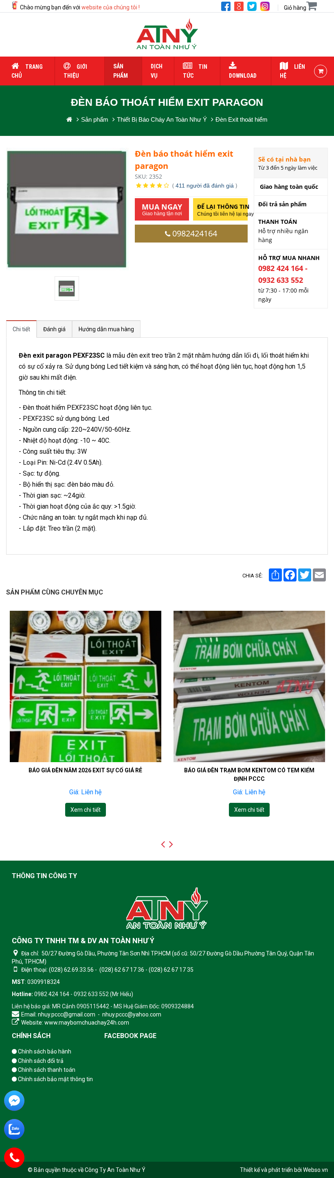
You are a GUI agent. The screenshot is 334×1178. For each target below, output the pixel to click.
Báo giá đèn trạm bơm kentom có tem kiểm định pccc (249, 774)
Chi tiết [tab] (21, 329)
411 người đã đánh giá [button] (205, 185)
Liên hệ (292, 71)
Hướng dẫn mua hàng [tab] (106, 329)
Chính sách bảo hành (44, 1051)
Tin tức (195, 71)
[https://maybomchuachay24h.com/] (69, 119)
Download (243, 75)
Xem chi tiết (85, 809)
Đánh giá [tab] (54, 329)
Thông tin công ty (44, 876)
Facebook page (130, 1036)
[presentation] (163, 844)
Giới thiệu (75, 71)
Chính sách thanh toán (46, 1070)
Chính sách (31, 1036)
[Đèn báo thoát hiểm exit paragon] (68, 288)
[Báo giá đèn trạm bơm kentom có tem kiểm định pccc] (249, 686)
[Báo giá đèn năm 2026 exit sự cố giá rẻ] (85, 686)
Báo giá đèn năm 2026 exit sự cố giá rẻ (85, 770)
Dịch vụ (157, 71)
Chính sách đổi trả (40, 1061)
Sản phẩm (120, 71)
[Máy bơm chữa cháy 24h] (167, 34)
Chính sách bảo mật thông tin (55, 1079)
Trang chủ (27, 71)
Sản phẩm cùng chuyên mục (54, 592)
